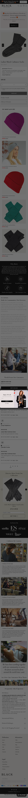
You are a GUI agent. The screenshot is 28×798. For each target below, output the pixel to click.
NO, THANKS (7, 403)
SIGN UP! (7, 401)
